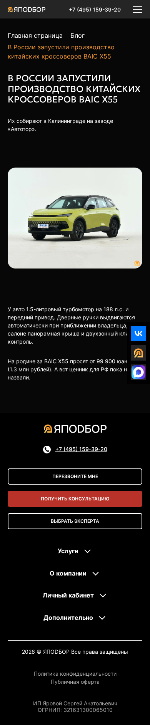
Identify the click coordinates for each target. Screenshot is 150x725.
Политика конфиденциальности (75, 674)
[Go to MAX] (138, 372)
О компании (68, 573)
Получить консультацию (75, 499)
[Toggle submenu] (87, 551)
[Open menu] (137, 9)
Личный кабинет (68, 595)
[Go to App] (138, 353)
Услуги (68, 551)
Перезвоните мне (75, 476)
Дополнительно (68, 617)
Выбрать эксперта (75, 521)
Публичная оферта (75, 682)
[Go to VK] (138, 333)
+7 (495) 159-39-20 (95, 9)
